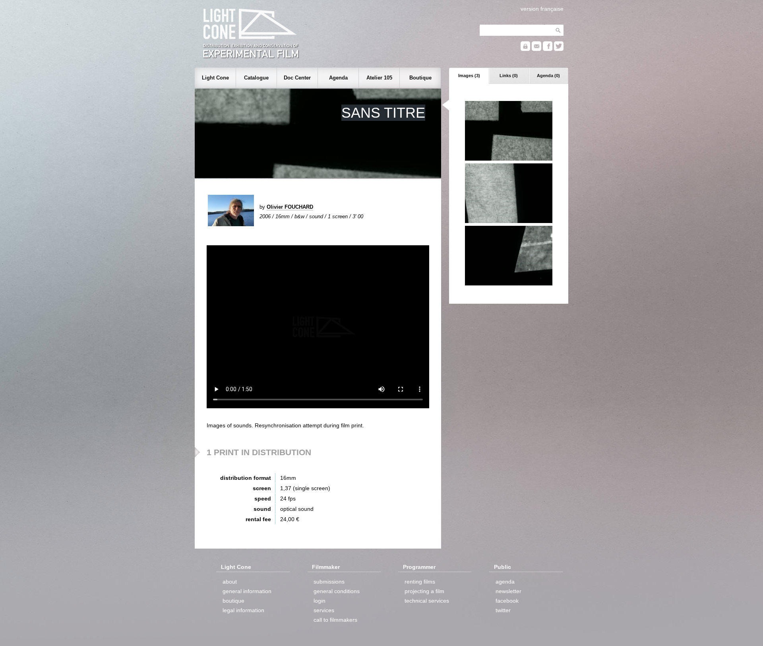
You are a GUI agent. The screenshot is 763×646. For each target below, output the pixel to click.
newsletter (508, 591)
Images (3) (469, 75)
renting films (420, 581)
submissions (329, 581)
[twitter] (559, 49)
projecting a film (424, 591)
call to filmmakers (335, 620)
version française (542, 9)
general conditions (337, 591)
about (230, 581)
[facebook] (547, 49)
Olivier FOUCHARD (290, 207)
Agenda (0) (548, 75)
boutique (233, 601)
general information (247, 591)
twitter (503, 610)
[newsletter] (536, 49)
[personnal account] (525, 49)
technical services (427, 601)
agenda (505, 581)
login (319, 601)
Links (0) (509, 75)
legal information (243, 610)
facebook (507, 601)
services (324, 610)
